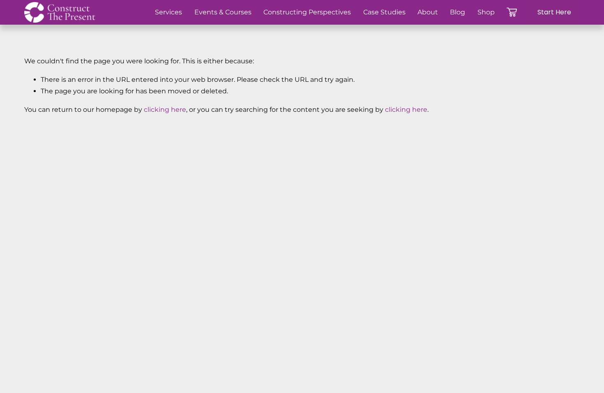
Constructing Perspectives (307, 12)
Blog (457, 12)
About (427, 12)
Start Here (554, 12)
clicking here (165, 109)
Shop (486, 12)
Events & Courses (222, 12)
